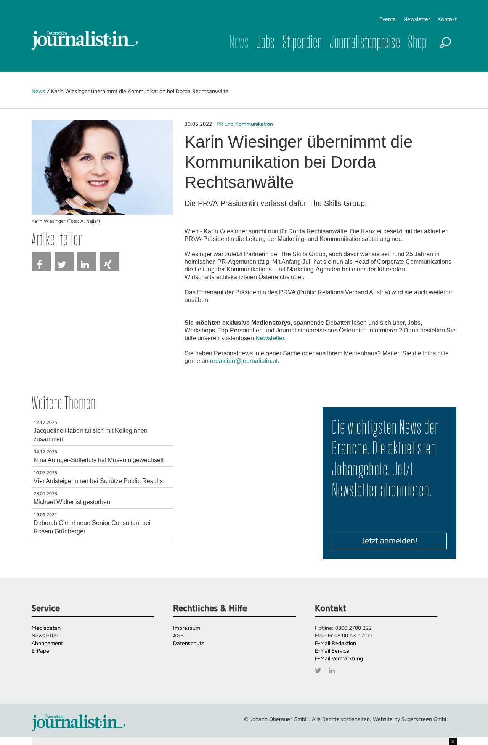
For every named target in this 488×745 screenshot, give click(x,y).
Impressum (186, 628)
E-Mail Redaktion (335, 643)
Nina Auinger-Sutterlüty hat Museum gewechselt (99, 460)
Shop (417, 42)
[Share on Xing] (109, 262)
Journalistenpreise (365, 42)
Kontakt (447, 19)
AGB (178, 635)
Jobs (266, 42)
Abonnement (47, 643)
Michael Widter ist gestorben (72, 502)
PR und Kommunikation (245, 123)
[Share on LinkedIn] (86, 262)
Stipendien (302, 42)
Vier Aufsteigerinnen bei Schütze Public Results (98, 481)
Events (387, 19)
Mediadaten (46, 628)
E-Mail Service (332, 650)
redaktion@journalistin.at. (244, 361)
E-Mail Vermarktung (339, 658)
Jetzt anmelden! (389, 541)
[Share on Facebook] (41, 262)
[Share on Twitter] (64, 262)
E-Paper (41, 650)
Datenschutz (188, 643)
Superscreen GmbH (425, 719)
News (239, 42)
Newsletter (416, 19)
